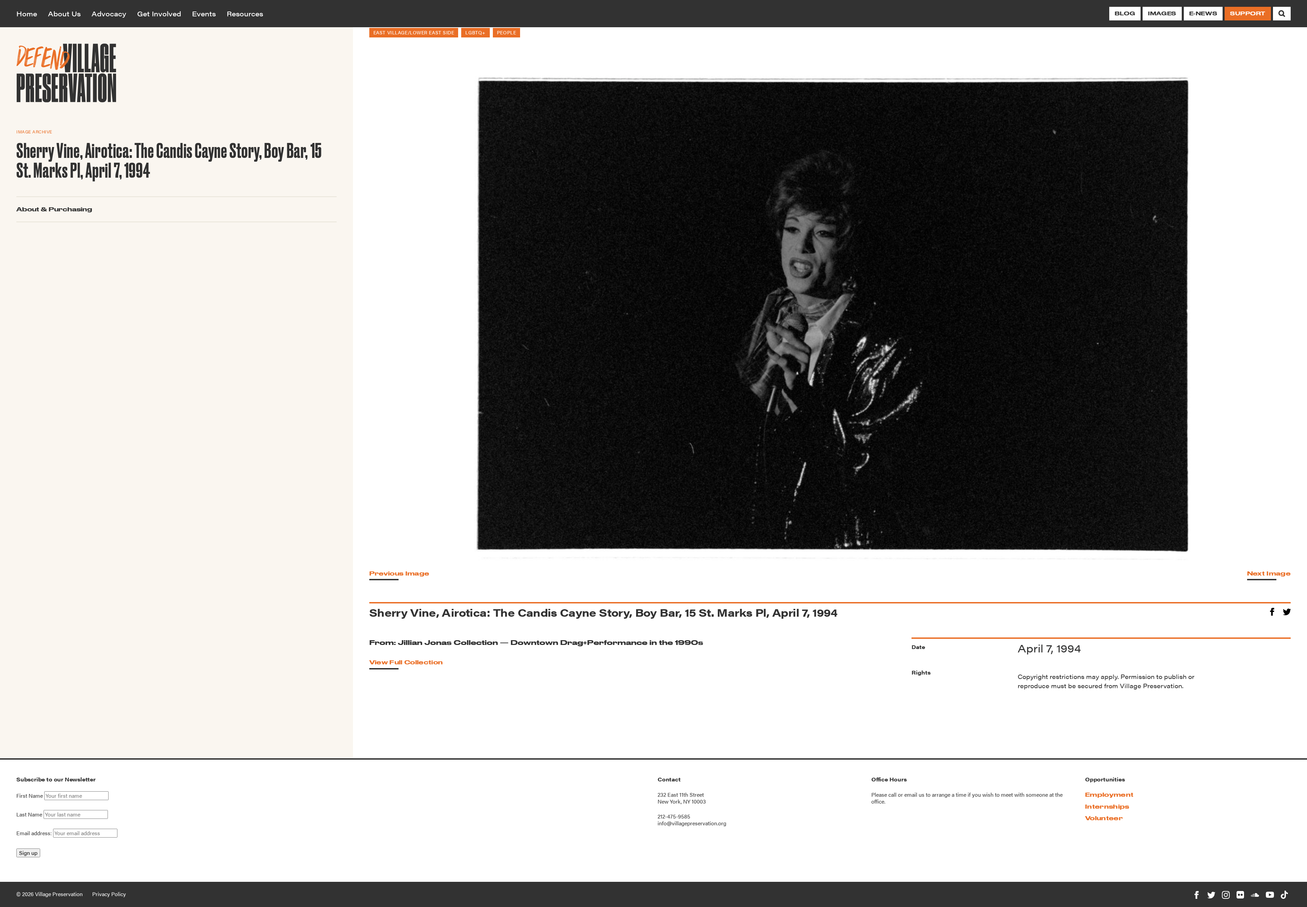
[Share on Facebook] (1272, 610)
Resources (245, 13)
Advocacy (109, 13)
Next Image (1269, 573)
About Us (64, 13)
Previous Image (399, 573)
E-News (1203, 13)
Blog (1125, 13)
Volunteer (1104, 818)
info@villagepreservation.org (692, 823)
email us (914, 794)
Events (204, 13)
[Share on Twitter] (1287, 610)
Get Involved (159, 13)
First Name (29, 795)
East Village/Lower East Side (413, 32)
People (506, 32)
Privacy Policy (109, 894)
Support (1247, 13)
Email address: (34, 833)
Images (1162, 13)
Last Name (29, 814)
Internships (1107, 806)
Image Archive (34, 131)
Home (26, 13)
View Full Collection (406, 662)
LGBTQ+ (475, 32)
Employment (1109, 794)
